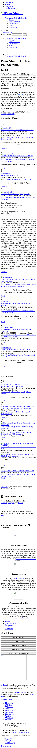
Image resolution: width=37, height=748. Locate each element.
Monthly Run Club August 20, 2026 (12, 386)
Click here (4, 487)
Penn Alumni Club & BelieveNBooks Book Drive (17, 130)
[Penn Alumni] (12, 13)
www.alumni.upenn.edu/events (26, 559)
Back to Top (6, 746)
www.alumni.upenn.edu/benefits (18, 618)
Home (7, 54)
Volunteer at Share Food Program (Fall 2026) (15, 194)
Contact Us (8, 739)
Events (11, 25)
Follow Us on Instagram (19, 645)
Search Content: (6, 34)
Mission (11, 20)
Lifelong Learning (19, 578)
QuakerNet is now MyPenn (17, 507)
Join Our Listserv (18, 641)
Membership (13, 27)
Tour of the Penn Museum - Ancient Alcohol (15, 349)
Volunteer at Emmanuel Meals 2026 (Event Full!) (17, 156)
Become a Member (18, 637)
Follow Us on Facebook (18, 649)
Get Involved (13, 23)
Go (25, 34)
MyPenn (7, 4)
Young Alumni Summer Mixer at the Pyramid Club (17, 471)
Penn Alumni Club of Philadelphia (16, 18)
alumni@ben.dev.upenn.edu (21, 732)
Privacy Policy (9, 741)
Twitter (20, 503)
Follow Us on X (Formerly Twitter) (18, 653)
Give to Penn (9, 6)
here (2, 515)
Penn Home (9, 2)
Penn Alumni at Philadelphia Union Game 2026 (16, 408)
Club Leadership (14, 22)
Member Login (10, 8)
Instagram (11, 503)
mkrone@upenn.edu (7, 114)
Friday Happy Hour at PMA (10, 175)
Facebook (4, 503)
